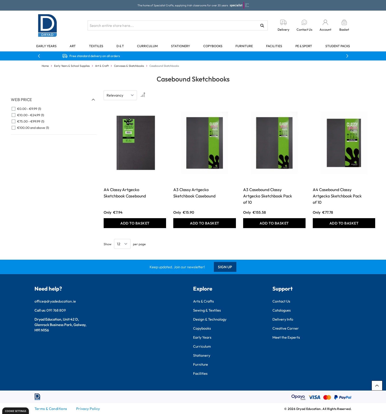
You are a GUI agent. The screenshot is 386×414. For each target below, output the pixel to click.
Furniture (244, 46)
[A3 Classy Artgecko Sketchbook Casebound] (204, 143)
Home (45, 65)
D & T (120, 46)
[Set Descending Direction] (142, 95)
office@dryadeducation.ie (55, 301)
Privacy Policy (88, 408)
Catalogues (281, 310)
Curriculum (147, 46)
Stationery (180, 46)
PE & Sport (303, 46)
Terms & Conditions (50, 408)
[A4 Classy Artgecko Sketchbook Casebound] (135, 143)
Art (73, 46)
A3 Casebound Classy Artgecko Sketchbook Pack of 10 (267, 196)
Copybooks (212, 46)
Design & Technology (209, 319)
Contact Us (281, 301)
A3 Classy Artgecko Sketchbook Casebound (194, 193)
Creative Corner (285, 328)
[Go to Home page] (47, 25)
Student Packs (337, 46)
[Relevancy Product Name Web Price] (120, 95)
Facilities (274, 46)
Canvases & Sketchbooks (129, 65)
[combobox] (178, 25)
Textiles (96, 46)
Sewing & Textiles (207, 310)
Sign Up (225, 267)
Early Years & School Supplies (72, 65)
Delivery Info (282, 319)
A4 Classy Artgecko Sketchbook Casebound (125, 193)
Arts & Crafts (203, 301)
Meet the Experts (286, 337)
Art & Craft (102, 65)
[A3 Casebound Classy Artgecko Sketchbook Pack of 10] (274, 143)
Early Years (46, 46)
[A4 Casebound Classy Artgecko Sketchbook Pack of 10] (344, 143)
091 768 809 (56, 310)
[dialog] (15, 410)
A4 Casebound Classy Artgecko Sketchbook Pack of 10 (337, 196)
